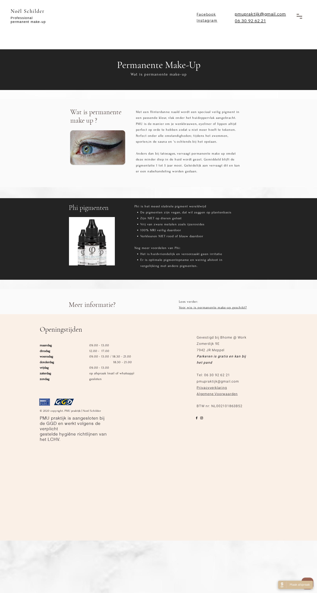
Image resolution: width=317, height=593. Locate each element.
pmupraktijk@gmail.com (260, 14)
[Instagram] (201, 418)
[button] (299, 16)
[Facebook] (196, 418)
